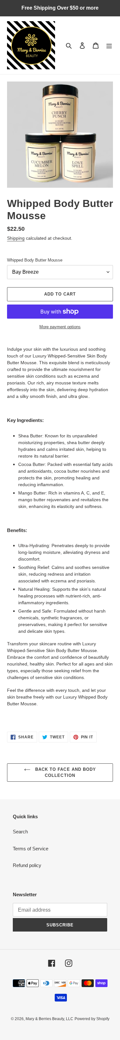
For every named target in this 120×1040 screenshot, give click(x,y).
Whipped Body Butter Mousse (34, 260)
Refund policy (27, 865)
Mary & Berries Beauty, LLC (49, 1019)
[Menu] (109, 45)
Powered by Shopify (92, 1019)
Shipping (16, 238)
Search (20, 831)
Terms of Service (30, 848)
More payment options (60, 326)
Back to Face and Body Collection (65, 772)
